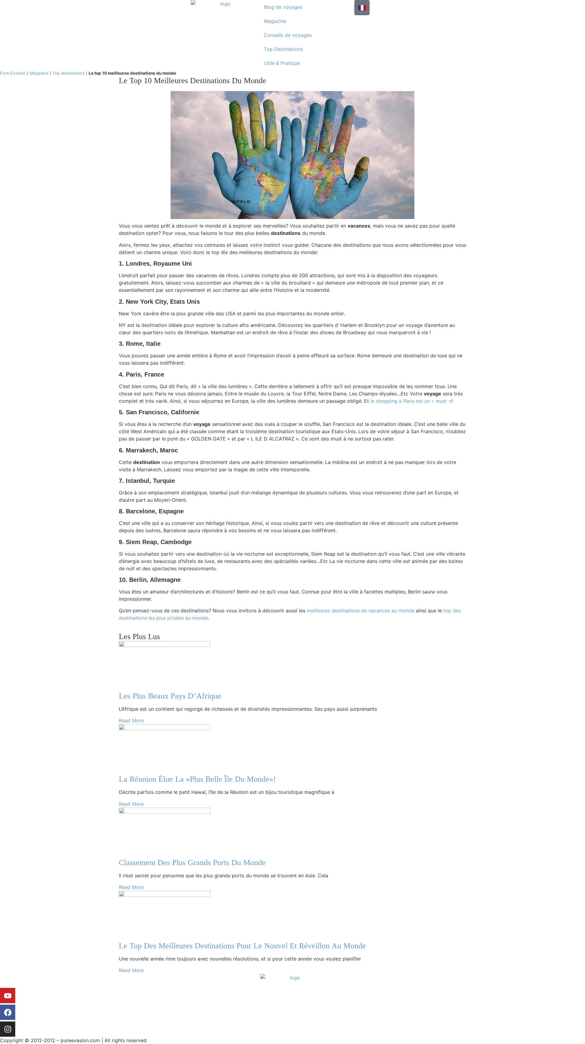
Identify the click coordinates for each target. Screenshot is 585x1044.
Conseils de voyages (288, 35)
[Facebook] (7, 1012)
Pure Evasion (13, 73)
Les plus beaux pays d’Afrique (170, 696)
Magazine (275, 21)
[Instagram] (7, 1029)
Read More (131, 720)
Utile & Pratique (282, 63)
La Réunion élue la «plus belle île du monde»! (197, 779)
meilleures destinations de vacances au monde (360, 610)
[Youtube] (7, 995)
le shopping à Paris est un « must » (410, 401)
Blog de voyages (283, 7)
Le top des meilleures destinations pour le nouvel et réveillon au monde (242, 945)
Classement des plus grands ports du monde (192, 862)
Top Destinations (283, 49)
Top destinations (68, 73)
